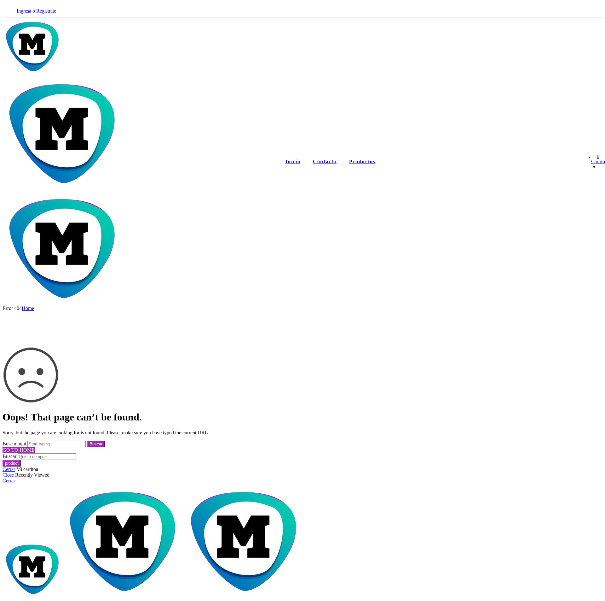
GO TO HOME (19, 450)
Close (8, 475)
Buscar (95, 444)
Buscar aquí (15, 443)
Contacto (325, 161)
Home (28, 308)
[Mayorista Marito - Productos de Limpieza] (63, 187)
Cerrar (9, 469)
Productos (362, 161)
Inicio (293, 161)
